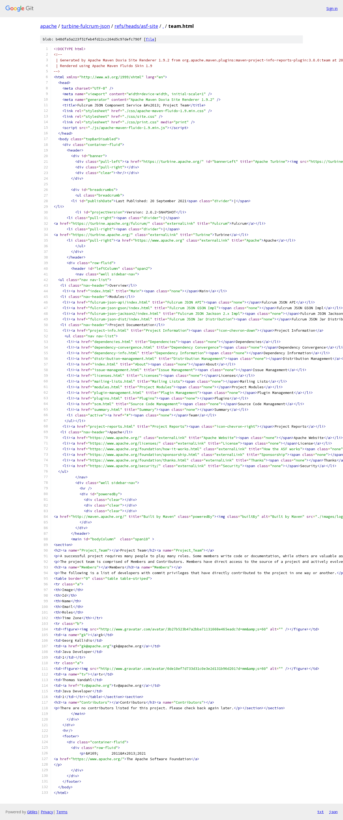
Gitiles (32, 811)
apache (48, 26)
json (333, 811)
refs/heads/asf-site (136, 26)
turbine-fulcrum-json (85, 26)
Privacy (47, 811)
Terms (62, 811)
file (150, 39)
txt (320, 811)
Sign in (332, 8)
